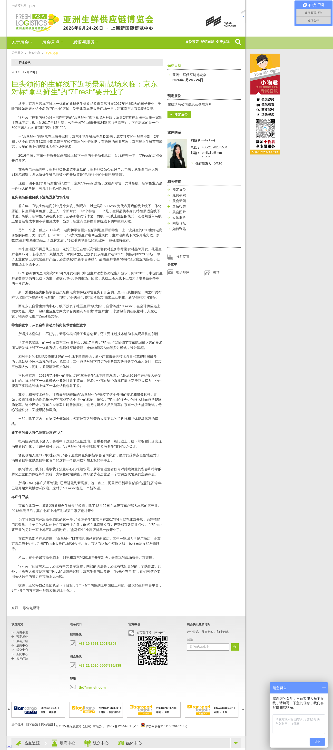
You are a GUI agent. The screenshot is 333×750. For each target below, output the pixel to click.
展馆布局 (207, 42)
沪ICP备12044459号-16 (122, 726)
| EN (32, 6)
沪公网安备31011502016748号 (166, 726)
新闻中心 (34, 53)
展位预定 (192, 42)
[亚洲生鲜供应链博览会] (95, 22)
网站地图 (47, 724)
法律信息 (17, 724)
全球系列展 (18, 6)
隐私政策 (32, 724)
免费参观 (223, 42)
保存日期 (174, 65)
